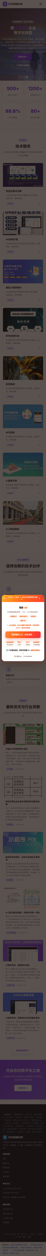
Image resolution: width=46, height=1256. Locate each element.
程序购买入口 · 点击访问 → (23, 634)
